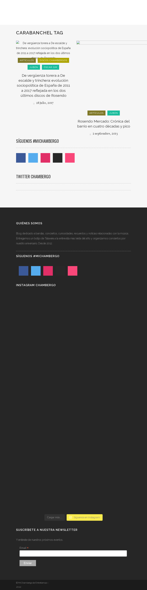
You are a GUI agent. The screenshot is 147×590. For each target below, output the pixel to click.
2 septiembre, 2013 (105, 134)
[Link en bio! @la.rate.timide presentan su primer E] (44, 363)
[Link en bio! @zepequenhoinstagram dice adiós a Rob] (44, 403)
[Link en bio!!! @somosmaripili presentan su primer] (44, 462)
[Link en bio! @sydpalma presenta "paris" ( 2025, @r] (102, 413)
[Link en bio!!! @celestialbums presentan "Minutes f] (102, 317)
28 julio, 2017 (45, 103)
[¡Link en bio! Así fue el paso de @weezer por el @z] (44, 501)
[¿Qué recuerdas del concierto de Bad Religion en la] (102, 348)
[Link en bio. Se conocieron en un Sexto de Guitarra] (44, 312)
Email (24, 548)
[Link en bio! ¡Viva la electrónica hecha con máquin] (102, 464)
